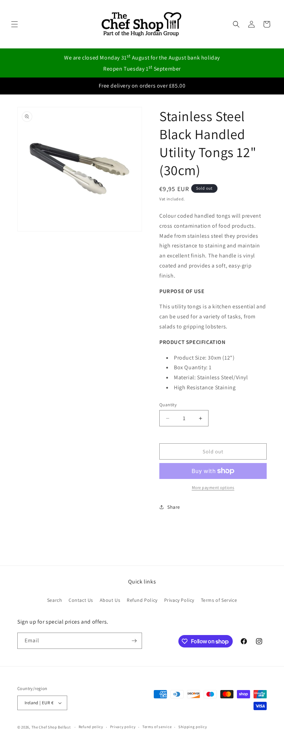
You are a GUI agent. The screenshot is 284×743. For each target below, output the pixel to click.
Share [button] (173, 507)
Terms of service (156, 726)
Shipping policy (192, 726)
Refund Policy (142, 600)
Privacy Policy (179, 600)
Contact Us (81, 600)
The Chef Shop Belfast (52, 727)
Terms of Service (219, 600)
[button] (14, 24)
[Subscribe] (134, 641)
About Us (110, 600)
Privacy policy (123, 726)
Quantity (168, 405)
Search (54, 600)
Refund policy (91, 726)
